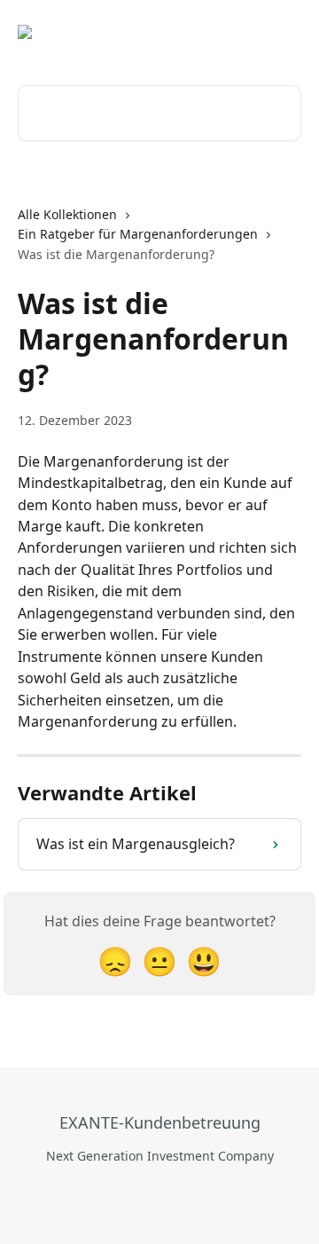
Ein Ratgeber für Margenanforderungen (138, 233)
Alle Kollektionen (67, 214)
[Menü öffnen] (285, 32)
